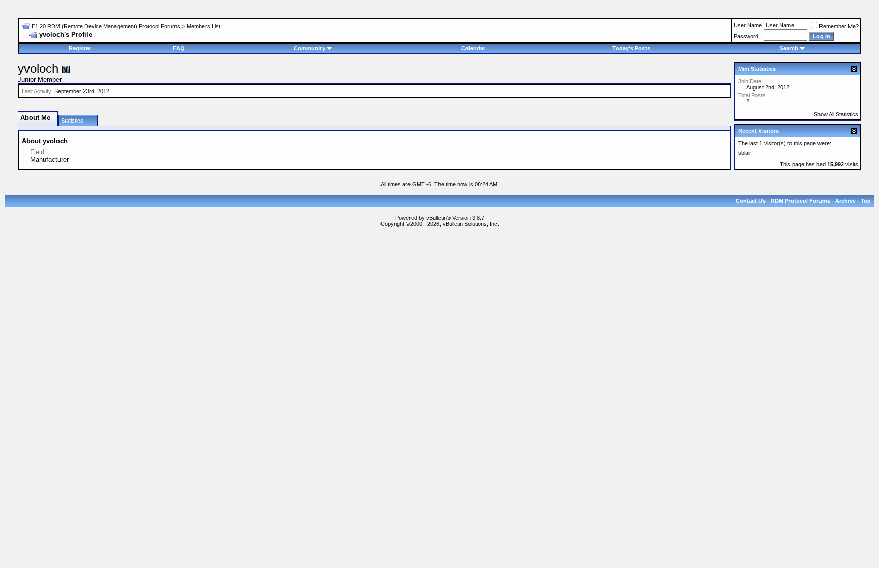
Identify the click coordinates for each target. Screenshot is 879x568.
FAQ (179, 48)
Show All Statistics (836, 114)
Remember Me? (839, 26)
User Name (748, 25)
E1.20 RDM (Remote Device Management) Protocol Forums (106, 26)
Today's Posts (631, 48)
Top (866, 201)
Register (80, 48)
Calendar (473, 48)
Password (746, 36)
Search (789, 48)
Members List (203, 26)
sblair (744, 153)
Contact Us (751, 201)
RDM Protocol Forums (800, 201)
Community (309, 48)
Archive (845, 201)
